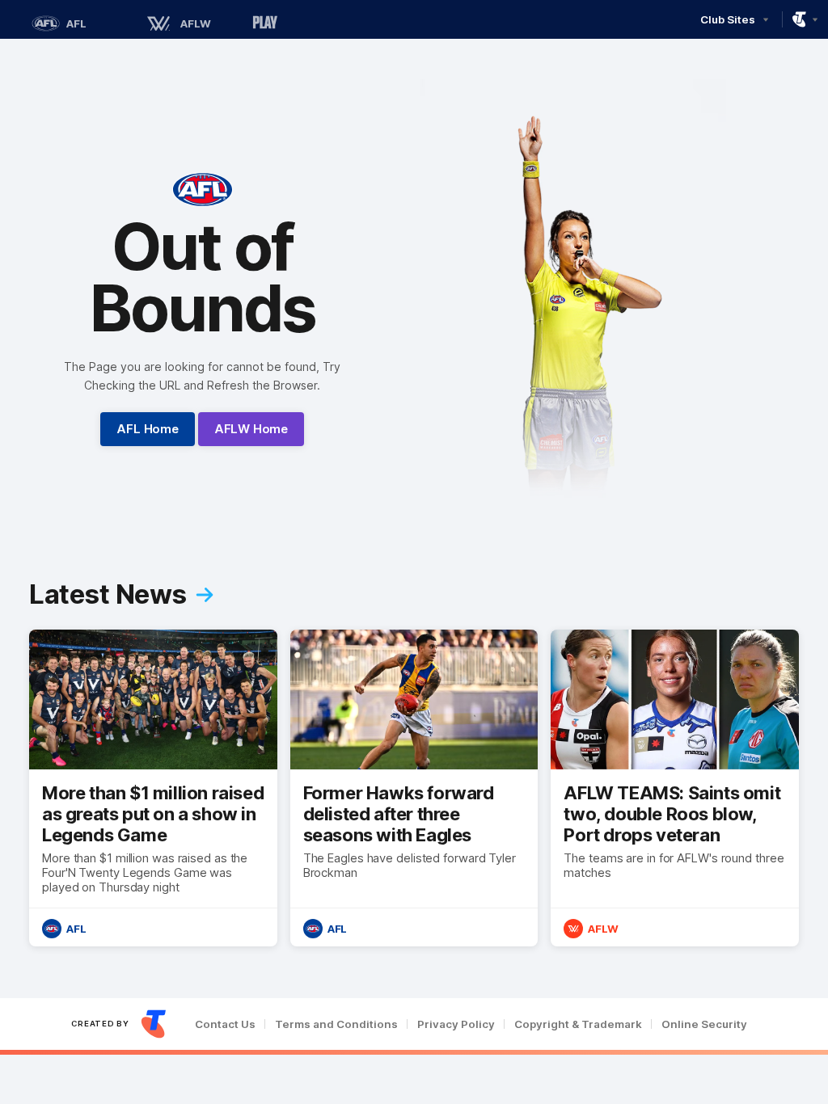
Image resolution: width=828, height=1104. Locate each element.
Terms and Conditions (336, 1024)
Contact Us (225, 1024)
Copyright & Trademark (578, 1024)
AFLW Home (251, 428)
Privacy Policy (456, 1024)
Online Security (704, 1024)
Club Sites (727, 19)
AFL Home (147, 428)
